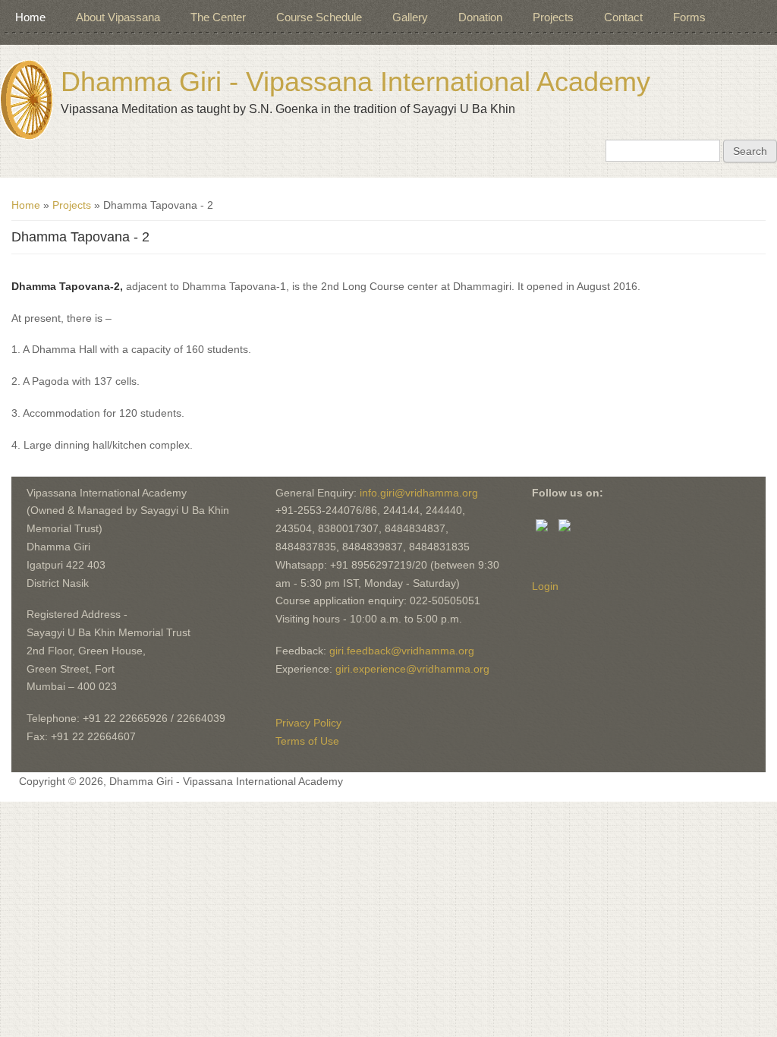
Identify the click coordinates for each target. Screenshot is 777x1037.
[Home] (26, 100)
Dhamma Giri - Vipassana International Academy (355, 81)
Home (30, 17)
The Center (218, 17)
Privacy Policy (308, 723)
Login (545, 586)
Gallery (410, 17)
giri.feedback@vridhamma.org (401, 651)
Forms (689, 17)
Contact (623, 17)
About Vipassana (118, 17)
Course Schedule (319, 17)
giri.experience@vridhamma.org (412, 669)
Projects (553, 17)
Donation (480, 17)
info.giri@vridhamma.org (419, 493)
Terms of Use (307, 741)
